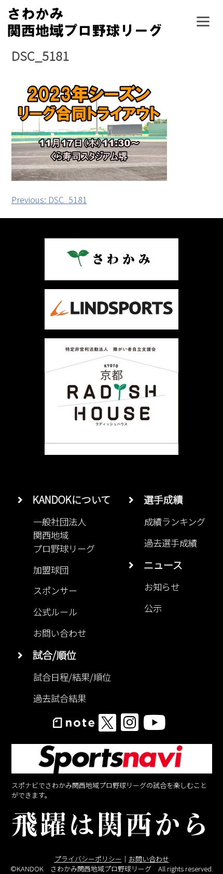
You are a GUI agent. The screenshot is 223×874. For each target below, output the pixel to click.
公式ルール (55, 611)
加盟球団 (50, 569)
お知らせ (161, 586)
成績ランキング (174, 521)
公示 (153, 607)
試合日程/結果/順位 (72, 676)
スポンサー (55, 590)
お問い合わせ (59, 632)
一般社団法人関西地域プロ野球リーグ (64, 535)
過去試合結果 (59, 698)
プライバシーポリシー (88, 859)
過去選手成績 (170, 542)
